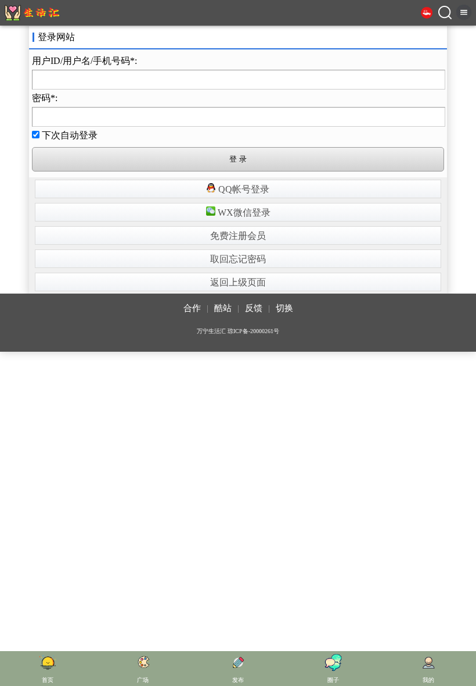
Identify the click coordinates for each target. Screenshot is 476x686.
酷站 (223, 308)
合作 (192, 308)
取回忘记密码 (238, 259)
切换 (284, 308)
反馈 (253, 308)
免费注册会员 (238, 236)
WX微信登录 (243, 212)
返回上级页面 (238, 282)
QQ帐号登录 (242, 189)
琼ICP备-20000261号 (253, 331)
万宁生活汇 (211, 331)
